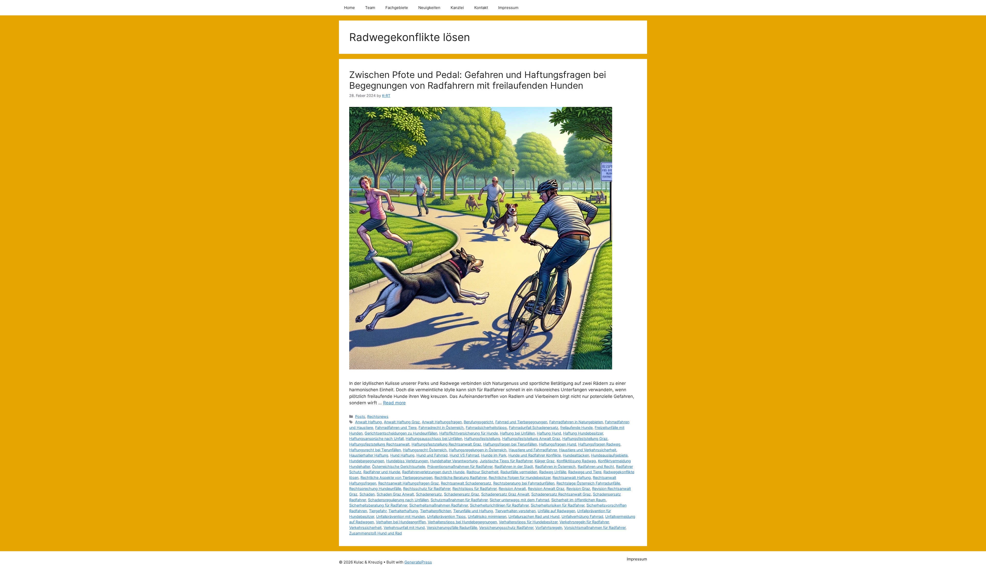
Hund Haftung (402, 455)
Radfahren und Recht (596, 466)
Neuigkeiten (429, 7)
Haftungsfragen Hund (557, 444)
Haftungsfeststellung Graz (585, 438)
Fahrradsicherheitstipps (486, 427)
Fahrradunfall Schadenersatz (533, 427)
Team (370, 7)
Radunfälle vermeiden (518, 472)
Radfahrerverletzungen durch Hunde (433, 472)
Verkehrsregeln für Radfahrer (584, 522)
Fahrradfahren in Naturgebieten (576, 422)
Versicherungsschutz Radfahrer (506, 527)
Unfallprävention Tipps (446, 516)
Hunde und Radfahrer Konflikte (534, 455)
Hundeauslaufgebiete (609, 455)
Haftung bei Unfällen (517, 433)
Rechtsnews (377, 416)
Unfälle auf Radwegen (556, 511)
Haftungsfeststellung (482, 438)
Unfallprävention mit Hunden (400, 516)
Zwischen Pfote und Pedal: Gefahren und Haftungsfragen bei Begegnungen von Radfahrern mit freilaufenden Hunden (477, 80)
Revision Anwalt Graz (546, 488)
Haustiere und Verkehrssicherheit (587, 450)
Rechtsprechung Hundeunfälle (375, 488)
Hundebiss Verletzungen (407, 461)
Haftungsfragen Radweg (599, 444)
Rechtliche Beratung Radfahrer (460, 477)
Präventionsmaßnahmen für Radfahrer (459, 466)
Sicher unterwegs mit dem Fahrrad (519, 500)
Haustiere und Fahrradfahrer (533, 450)
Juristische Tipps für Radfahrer (506, 461)
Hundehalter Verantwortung (454, 461)
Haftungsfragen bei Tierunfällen (510, 444)
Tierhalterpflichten (435, 511)
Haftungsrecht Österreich (425, 450)
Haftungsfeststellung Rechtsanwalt (379, 444)
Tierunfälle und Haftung (473, 511)
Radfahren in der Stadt (514, 466)
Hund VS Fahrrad (464, 455)
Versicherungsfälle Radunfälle (452, 527)
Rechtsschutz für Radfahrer (426, 488)
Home (349, 7)
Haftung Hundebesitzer (583, 433)
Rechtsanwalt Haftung (572, 477)
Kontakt (481, 7)
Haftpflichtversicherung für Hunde (468, 433)
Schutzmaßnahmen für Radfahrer (459, 500)
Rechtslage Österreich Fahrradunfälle (588, 483)
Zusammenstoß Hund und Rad (375, 533)
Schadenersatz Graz (461, 494)
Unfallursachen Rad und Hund (534, 516)
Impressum (508, 7)
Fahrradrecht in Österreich (441, 427)
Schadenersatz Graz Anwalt (505, 494)
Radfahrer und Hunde (381, 472)
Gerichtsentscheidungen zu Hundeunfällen (401, 433)
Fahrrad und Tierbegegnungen (521, 422)
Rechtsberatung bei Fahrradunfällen (523, 483)
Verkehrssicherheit (365, 527)
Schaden (367, 494)
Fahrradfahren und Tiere (395, 427)
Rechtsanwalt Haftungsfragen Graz (408, 483)
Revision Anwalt (512, 488)
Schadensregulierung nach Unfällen (398, 500)
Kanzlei (457, 7)
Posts (360, 416)
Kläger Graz (545, 461)
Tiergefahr (377, 511)
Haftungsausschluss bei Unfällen (434, 438)
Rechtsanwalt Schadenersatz (466, 483)
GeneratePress (418, 562)
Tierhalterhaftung (403, 511)
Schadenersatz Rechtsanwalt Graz (561, 494)
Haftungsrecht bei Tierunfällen (375, 450)
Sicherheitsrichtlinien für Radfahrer (499, 505)
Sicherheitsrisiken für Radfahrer (557, 505)
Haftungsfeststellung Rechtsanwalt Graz (446, 444)
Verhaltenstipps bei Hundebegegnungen (462, 522)
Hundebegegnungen (366, 461)
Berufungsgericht (478, 422)
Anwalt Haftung (368, 422)
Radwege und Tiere (584, 472)
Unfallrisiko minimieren (487, 516)
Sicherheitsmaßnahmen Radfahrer (438, 505)
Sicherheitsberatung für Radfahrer (378, 505)
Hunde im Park (493, 455)
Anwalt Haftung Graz (402, 422)
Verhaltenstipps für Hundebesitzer (528, 522)
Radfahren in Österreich (555, 466)
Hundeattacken (576, 455)
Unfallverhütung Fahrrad (582, 516)
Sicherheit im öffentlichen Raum (578, 500)
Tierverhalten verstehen (515, 511)
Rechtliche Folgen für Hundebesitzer (520, 477)
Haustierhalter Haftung (368, 455)
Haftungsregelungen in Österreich (478, 450)
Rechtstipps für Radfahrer (474, 488)
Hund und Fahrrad (432, 455)
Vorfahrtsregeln (548, 527)
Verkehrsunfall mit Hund (404, 527)
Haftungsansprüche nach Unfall (376, 438)
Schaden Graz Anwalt (395, 494)
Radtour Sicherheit (482, 472)
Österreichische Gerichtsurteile (398, 466)
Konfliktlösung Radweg (576, 461)
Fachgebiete (396, 7)
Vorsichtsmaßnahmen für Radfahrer (594, 527)
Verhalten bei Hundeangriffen (401, 522)
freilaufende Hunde (576, 427)
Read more (394, 402)
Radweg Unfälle (552, 472)
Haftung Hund (549, 433)
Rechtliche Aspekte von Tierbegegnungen (396, 477)
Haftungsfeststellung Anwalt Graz (531, 438)
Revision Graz (578, 488)
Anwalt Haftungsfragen (442, 422)
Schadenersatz (429, 494)
